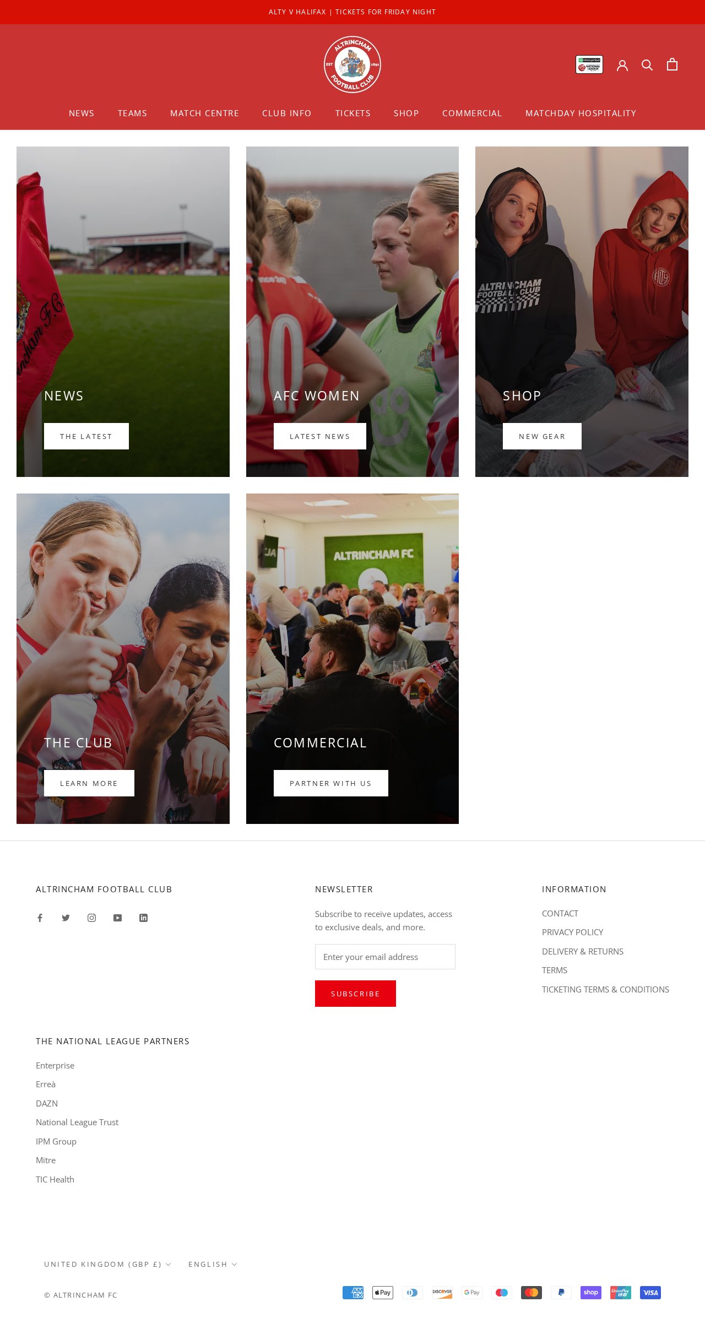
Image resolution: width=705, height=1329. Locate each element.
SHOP (406, 112)
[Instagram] (92, 917)
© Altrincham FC (81, 1295)
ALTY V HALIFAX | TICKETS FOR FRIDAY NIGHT (352, 12)
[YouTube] (117, 917)
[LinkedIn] (143, 917)
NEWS (82, 112)
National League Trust (77, 1121)
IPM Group (56, 1141)
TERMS (554, 969)
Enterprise (55, 1065)
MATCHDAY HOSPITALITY (580, 112)
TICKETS (353, 112)
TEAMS (133, 112)
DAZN (47, 1103)
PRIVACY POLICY (572, 931)
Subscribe (355, 994)
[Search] (647, 64)
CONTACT (560, 913)
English (208, 1264)
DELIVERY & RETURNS (582, 951)
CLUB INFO (287, 112)
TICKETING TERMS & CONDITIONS (605, 989)
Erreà (46, 1083)
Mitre (46, 1159)
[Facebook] (40, 917)
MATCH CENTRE (204, 112)
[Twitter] (66, 917)
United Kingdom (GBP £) (103, 1264)
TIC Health (55, 1179)
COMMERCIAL (472, 112)
